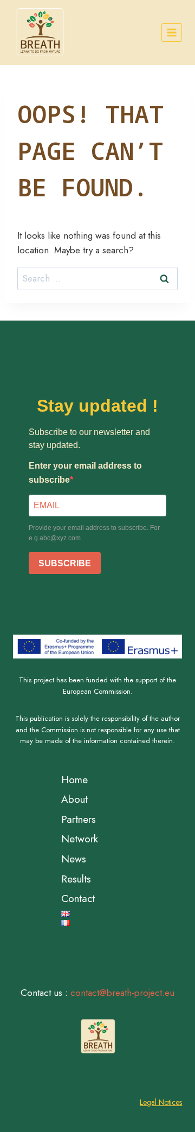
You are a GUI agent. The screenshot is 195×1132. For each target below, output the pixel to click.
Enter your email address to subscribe (85, 472)
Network (79, 839)
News (73, 859)
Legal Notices (161, 1102)
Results (76, 879)
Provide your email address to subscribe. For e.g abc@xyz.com (94, 533)
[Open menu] (172, 32)
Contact (78, 898)
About (74, 799)
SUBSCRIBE (64, 563)
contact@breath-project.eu (122, 992)
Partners (78, 819)
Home (74, 779)
